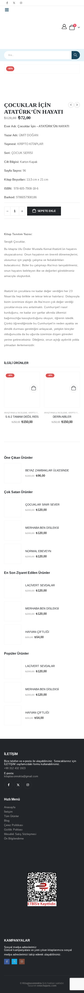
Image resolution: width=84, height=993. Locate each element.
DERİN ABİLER (62, 416)
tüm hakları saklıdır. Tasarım (42, 984)
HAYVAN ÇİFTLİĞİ (37, 631)
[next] (77, 105)
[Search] (76, 55)
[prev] (71, 105)
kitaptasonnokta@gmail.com (21, 776)
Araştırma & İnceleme (15, 413)
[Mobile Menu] (6, 10)
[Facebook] (7, 3)
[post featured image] (12, 473)
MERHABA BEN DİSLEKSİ (42, 527)
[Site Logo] (21, 31)
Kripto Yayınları (37, 413)
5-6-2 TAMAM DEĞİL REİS (22, 416)
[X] (14, 3)
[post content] (22, 389)
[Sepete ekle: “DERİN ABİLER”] (74, 388)
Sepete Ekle (47, 211)
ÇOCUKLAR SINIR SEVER (42, 504)
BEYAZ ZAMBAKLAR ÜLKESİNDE (47, 470)
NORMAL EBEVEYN (38, 551)
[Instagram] (21, 3)
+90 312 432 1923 (14, 768)
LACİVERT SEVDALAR (40, 585)
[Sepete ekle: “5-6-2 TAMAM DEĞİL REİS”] (34, 388)
